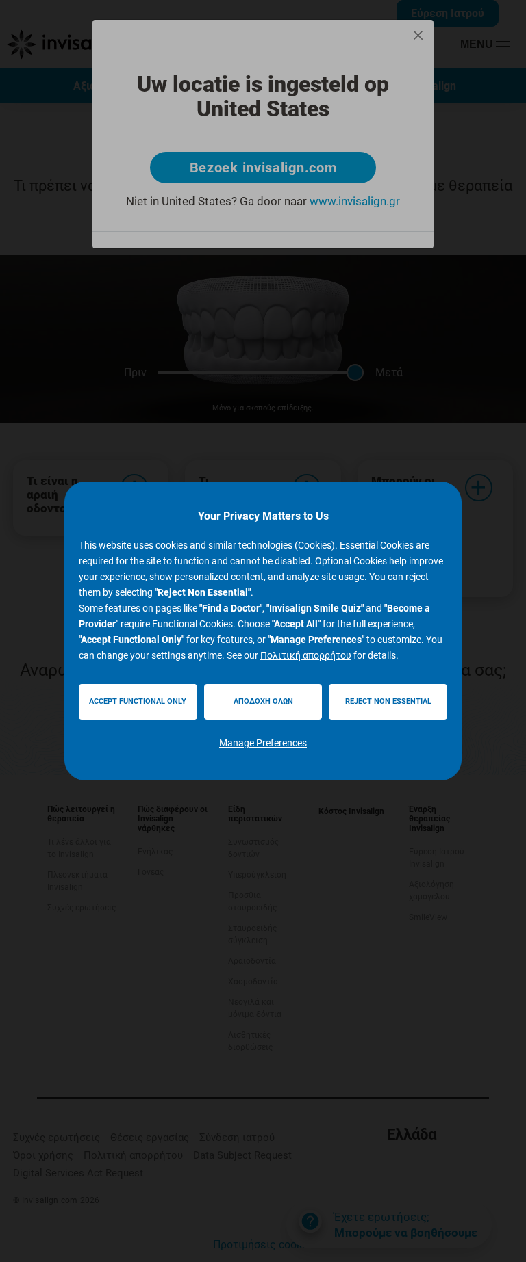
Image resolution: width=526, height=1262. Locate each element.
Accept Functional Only (137, 701)
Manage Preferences (263, 742)
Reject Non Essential (388, 701)
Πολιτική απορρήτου (305, 655)
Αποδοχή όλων (263, 701)
